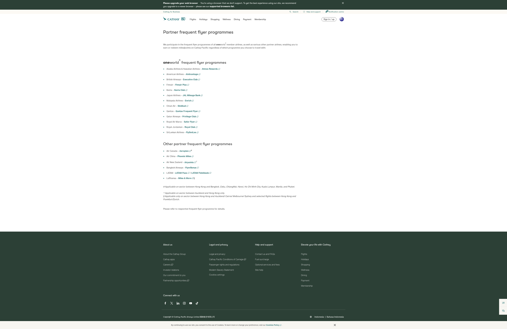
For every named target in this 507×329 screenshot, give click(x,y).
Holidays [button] (203, 19)
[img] (343, 3)
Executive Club (190, 79)
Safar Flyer (189, 121)
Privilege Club (189, 116)
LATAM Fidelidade (200, 172)
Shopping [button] (215, 19)
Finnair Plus (181, 84)
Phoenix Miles (185, 156)
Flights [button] (193, 19)
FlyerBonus (192, 167)
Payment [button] (247, 19)
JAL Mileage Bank (192, 95)
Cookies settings (217, 275)
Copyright (167, 317)
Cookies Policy (272, 325)
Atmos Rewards (210, 68)
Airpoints (190, 162)
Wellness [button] (227, 19)
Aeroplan (185, 150)
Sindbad (182, 105)
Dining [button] (237, 19)
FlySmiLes (191, 132)
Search (295, 12)
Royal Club (190, 127)
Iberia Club (180, 90)
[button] (335, 325)
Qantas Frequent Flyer (187, 111)
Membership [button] (260, 19)
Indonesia (319, 316)
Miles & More (186, 178)
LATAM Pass (181, 172)
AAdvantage (192, 74)
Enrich (188, 100)
